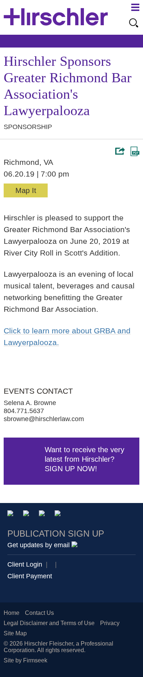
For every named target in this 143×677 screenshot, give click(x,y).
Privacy (110, 623)
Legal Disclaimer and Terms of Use (49, 623)
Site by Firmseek (25, 660)
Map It (25, 190)
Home (11, 613)
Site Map (15, 633)
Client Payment (29, 576)
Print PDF (135, 151)
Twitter (43, 514)
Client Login (24, 564)
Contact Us (39, 613)
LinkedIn (27, 514)
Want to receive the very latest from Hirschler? (84, 459)
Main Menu (135, 7)
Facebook (59, 514)
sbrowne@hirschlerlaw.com (44, 419)
